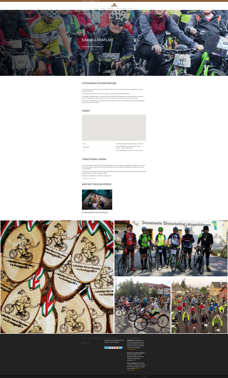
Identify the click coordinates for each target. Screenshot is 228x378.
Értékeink (110, 8)
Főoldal (96, 8)
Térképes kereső (121, 8)
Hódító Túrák (86, 342)
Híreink (103, 8)
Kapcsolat (131, 8)
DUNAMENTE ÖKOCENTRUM (89, 178)
